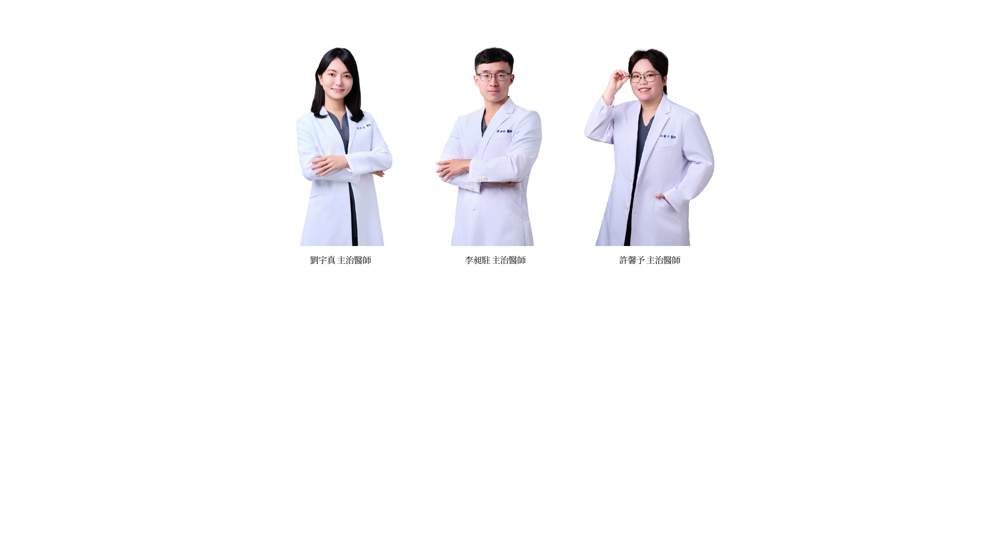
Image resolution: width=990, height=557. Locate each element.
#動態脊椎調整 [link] (499, 238)
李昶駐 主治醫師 (495, 259)
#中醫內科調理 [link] (464, 246)
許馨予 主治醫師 (649, 259)
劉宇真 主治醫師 (340, 259)
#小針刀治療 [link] (535, 238)
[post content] (340, 137)
